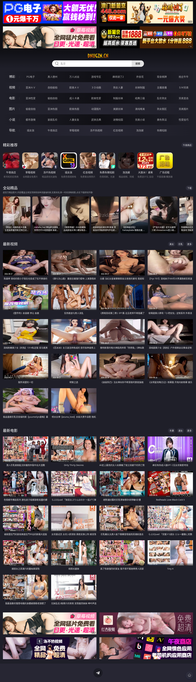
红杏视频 (118, 130)
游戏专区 (96, 76)
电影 (12, 98)
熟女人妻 (118, 87)
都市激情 (31, 119)
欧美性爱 (96, 98)
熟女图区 (162, 109)
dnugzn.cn (98, 56)
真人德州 (52, 76)
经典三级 (140, 98)
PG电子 (30, 76)
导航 (12, 130)
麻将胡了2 (118, 76)
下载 (189, 188)
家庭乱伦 (52, 119)
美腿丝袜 (118, 109)
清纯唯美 (140, 109)
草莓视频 (74, 130)
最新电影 (10, 430)
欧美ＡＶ (74, 87)
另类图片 (183, 109)
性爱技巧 (183, 119)
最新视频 (10, 243)
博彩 (12, 77)
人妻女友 (74, 119)
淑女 (180, 430)
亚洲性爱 (31, 98)
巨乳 (180, 244)
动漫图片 (96, 109)
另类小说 (140, 119)
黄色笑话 (162, 119)
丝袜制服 (140, 87)
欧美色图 (74, 109)
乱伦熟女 (162, 98)
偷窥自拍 (31, 109)
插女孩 (30, 130)
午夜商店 (52, 130)
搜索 (137, 63)
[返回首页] (189, 675)
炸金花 (140, 76)
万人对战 (74, 76)
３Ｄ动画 (96, 87)
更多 (189, 244)
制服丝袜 (118, 98)
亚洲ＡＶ (31, 87)
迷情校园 (118, 119)
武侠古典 (96, 119)
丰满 (172, 430)
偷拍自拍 (52, 98)
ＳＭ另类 (183, 87)
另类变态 (183, 98)
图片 (12, 109)
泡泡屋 (140, 130)
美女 (172, 244)
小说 (12, 120)
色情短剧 (162, 130)
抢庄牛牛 (183, 76)
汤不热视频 (96, 130)
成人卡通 (74, 98)
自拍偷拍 (52, 87)
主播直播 (162, 87)
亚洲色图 (52, 109)
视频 (12, 87)
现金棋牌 (162, 76)
